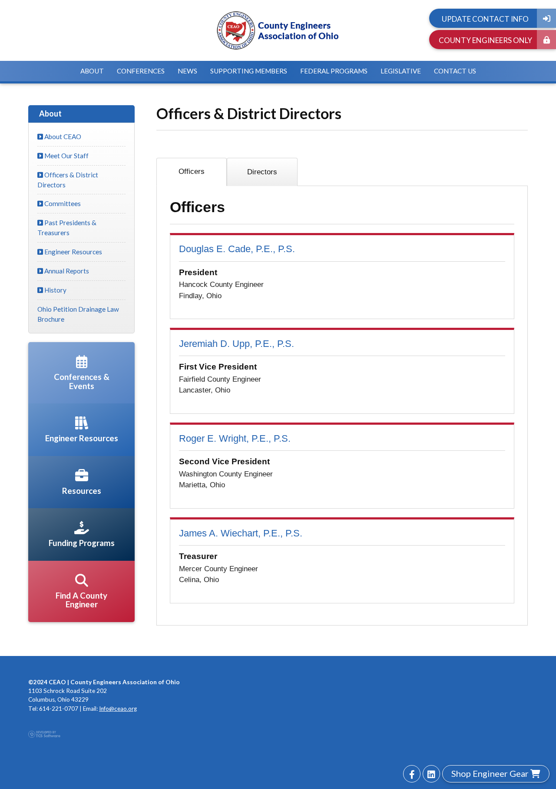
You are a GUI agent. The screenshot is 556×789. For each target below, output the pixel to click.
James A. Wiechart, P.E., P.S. (240, 533)
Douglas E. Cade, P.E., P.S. (237, 248)
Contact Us (455, 71)
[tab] (191, 172)
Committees (62, 203)
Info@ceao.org (118, 708)
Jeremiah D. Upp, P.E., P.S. (236, 343)
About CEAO (62, 136)
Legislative (401, 71)
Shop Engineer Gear (490, 773)
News (187, 71)
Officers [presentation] (192, 171)
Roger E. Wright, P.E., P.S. (235, 438)
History (54, 290)
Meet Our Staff (66, 156)
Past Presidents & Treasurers (66, 227)
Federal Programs (333, 71)
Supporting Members (248, 71)
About (92, 71)
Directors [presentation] (262, 172)
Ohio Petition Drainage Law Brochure (78, 314)
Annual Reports (66, 271)
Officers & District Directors (67, 180)
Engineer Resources (72, 252)
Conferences (141, 71)
